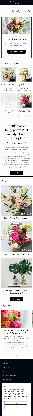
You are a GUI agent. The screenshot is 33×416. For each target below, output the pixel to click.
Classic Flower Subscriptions (15, 218)
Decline (15, 407)
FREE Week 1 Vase (8, 110)
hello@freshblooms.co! (19, 168)
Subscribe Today (16, 51)
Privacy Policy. (10, 398)
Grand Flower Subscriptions (15, 254)
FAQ (4, 371)
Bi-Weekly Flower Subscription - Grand (24, 111)
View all (16, 299)
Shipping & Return (9, 375)
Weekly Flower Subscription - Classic (24, 85)
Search (5, 363)
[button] (4, 11)
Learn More (16, 172)
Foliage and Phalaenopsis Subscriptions (16, 292)
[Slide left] (13, 356)
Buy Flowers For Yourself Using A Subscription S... (16, 331)
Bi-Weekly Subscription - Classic (8, 85)
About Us (6, 367)
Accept (15, 403)
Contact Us (7, 379)
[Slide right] (20, 356)
